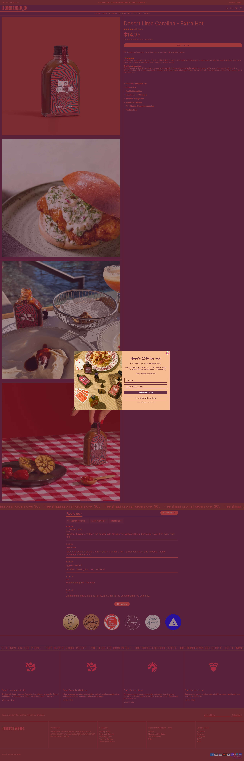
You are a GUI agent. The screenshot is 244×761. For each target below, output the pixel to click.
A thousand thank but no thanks (145, 398)
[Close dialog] (167, 353)
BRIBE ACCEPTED (146, 392)
